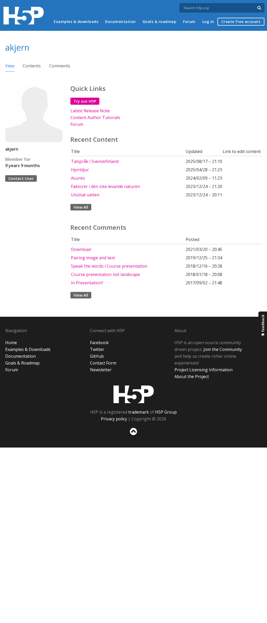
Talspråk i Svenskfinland (95, 161)
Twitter (97, 349)
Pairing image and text (93, 258)
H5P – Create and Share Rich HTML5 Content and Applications (24, 15)
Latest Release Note (90, 111)
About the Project (191, 376)
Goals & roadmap (160, 21)
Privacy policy (114, 419)
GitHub (97, 356)
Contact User (21, 178)
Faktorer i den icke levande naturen (105, 186)
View (9, 66)
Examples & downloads (76, 21)
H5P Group (166, 412)
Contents (32, 66)
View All (81, 207)
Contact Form (103, 363)
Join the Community (222, 349)
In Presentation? (87, 283)
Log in (208, 21)
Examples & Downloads (28, 349)
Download (81, 249)
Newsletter (101, 370)
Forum (189, 21)
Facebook (99, 342)
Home (11, 342)
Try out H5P (85, 101)
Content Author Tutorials (95, 117)
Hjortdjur (80, 170)
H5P (134, 394)
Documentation (120, 21)
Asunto (78, 178)
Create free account (241, 21)
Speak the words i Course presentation (109, 266)
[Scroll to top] (133, 436)
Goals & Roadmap (22, 363)
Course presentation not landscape (105, 274)
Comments (59, 66)
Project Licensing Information (203, 370)
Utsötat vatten (85, 195)
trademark (138, 412)
